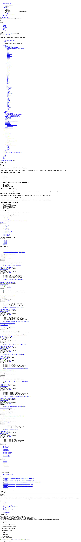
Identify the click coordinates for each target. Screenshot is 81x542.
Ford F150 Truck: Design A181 (5, 356)
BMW (8, 50)
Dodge (8, 75)
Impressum (4, 503)
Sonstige (6, 127)
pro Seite (2, 246)
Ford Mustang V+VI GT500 (8, 474)
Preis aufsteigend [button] (6, 225)
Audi (8, 49)
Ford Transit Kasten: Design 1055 (6, 336)
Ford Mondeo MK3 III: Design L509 (6, 384)
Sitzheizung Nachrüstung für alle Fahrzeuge (12, 116)
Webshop (2, 541)
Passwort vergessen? (10, 14)
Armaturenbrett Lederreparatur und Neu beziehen (13, 114)
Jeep (8, 85)
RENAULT (9, 101)
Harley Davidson (10, 126)
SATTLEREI (5, 25)
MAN (8, 90)
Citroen (8, 72)
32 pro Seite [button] (5, 241)
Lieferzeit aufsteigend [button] (6, 234)
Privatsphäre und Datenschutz (8, 509)
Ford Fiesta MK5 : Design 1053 (6, 408)
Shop (3, 29)
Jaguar (8, 84)
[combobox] (3, 223)
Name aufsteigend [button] (6, 228)
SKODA (8, 104)
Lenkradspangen (8, 118)
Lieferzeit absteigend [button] (6, 235)
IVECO (8, 83)
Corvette (8, 51)
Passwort (6, 11)
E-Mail (6, 10)
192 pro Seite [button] (5, 244)
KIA (8, 86)
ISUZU (8, 82)
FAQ (19, 152)
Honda (8, 79)
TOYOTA (9, 107)
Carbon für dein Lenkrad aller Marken (11, 47)
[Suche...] (13, 33)
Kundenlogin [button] (5, 7)
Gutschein (4, 30)
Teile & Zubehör (8, 144)
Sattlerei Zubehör (8, 143)
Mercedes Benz (9, 56)
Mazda (8, 92)
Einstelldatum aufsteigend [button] (7, 231)
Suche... (18, 33)
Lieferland (7, 5)
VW (8, 110)
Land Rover (9, 88)
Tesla (8, 60)
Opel (8, 98)
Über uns (7, 152)
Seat (8, 103)
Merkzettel (5, 15)
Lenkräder (4, 26)
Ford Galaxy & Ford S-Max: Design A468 (7, 309)
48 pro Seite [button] (5, 242)
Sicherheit (16, 152)
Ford (8, 53)
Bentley (8, 67)
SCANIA (8, 102)
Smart (8, 59)
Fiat (7, 77)
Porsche (8, 58)
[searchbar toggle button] (18, 18)
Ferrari (8, 52)
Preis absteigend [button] (5, 226)
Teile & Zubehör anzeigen (11, 145)
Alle (3, 24)
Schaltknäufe (7, 120)
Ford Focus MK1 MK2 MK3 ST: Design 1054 (8, 398)
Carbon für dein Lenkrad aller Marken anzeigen (15, 48)
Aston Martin (9, 65)
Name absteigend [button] (6, 229)
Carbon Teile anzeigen (11, 138)
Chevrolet (8, 70)
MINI (8, 94)
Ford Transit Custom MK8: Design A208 (7, 323)
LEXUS (8, 89)
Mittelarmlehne (7, 122)
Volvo (8, 109)
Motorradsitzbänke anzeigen (12, 125)
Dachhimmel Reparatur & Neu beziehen (12, 115)
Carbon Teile (7, 137)
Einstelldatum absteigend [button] (7, 232)
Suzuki (8, 105)
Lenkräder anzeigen (8, 46)
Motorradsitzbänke (8, 124)
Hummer (8, 80)
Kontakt (4, 504)
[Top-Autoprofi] (4, 17)
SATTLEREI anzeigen (9, 113)
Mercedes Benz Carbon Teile (12, 140)
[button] (7, 3)
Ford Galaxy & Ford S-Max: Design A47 (7, 282)
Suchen (21, 152)
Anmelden (3, 492)
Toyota (8, 61)
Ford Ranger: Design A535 (5, 417)
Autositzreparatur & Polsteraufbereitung (12, 121)
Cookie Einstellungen (6, 512)
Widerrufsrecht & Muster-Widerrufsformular (10, 506)
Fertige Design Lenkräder (7, 217)
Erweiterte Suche (7, 34)
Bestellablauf (11, 152)
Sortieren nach (3, 237)
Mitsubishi (9, 95)
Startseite (4, 152)
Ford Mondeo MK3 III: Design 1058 (6, 346)
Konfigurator (5, 27)
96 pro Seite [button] (5, 243)
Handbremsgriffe (8, 117)
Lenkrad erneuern (6, 507)
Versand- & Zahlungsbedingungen (9, 505)
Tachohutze (7, 119)
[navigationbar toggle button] (3, 18)
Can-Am (8, 69)
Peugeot (8, 99)
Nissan (8, 97)
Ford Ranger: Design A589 (5, 431)
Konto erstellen (9, 13)
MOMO (8, 96)
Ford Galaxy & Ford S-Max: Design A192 (7, 295)
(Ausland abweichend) (4, 255)
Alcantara (6, 136)
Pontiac (8, 57)
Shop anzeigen (7, 135)
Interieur (4, 28)
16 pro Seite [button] (5, 240)
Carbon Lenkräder (6, 218)
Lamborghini (9, 54)
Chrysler (8, 71)
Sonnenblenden (7, 123)
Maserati (8, 55)
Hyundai (8, 81)
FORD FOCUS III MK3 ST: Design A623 (7, 267)
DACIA (8, 74)
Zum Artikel (3, 273)
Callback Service (6, 510)
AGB (4, 508)
